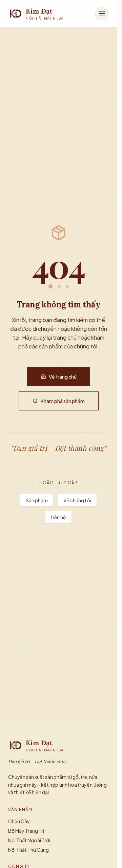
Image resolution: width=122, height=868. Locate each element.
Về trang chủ (63, 377)
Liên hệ (58, 517)
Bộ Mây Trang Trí (26, 831)
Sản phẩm (37, 500)
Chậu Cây (19, 821)
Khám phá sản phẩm (63, 401)
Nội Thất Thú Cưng (28, 850)
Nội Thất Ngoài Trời (29, 840)
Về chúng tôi (77, 500)
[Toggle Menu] (102, 13)
